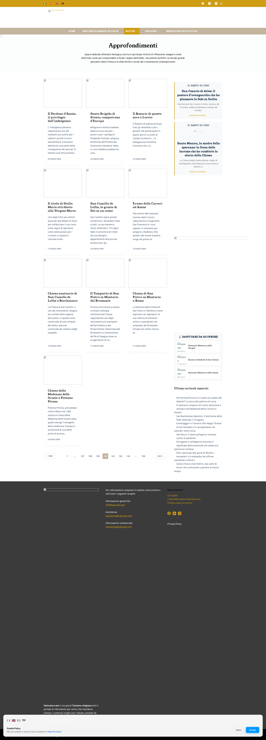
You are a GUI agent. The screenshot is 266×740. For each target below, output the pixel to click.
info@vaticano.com (115, 504)
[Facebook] (203, 3)
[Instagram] (209, 3)
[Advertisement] (198, 207)
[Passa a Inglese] (57, 3)
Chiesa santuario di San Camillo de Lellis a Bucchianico (62, 297)
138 (90, 456)
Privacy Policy (174, 523)
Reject (239, 730)
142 (120, 456)
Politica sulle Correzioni (179, 502)
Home (72, 31)
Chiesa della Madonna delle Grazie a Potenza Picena (60, 396)
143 (128, 456)
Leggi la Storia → (198, 115)
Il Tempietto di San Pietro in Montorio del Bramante (104, 297)
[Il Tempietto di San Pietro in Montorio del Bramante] (105, 273)
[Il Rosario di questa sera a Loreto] (148, 93)
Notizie (130, 31)
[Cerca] (221, 3)
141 (113, 456)
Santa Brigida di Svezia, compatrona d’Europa (105, 117)
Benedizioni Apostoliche (181, 31)
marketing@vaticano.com (119, 526)
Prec (51, 456)
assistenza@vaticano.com (119, 515)
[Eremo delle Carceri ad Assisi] (148, 183)
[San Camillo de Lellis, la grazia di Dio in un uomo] (105, 183)
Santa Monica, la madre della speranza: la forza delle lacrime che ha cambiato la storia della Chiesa (198, 149)
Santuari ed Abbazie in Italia (100, 31)
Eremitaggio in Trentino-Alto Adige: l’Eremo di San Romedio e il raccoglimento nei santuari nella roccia (197, 427)
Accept (252, 730)
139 (97, 456)
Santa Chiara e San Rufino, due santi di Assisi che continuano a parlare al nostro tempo (196, 467)
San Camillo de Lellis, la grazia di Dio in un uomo (103, 207)
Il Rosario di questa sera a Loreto (147, 115)
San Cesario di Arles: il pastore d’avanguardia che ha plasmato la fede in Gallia (198, 95)
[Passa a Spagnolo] (51, 3)
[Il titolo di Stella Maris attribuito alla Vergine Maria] (63, 183)
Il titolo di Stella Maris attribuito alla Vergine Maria (62, 207)
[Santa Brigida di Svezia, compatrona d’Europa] (105, 93)
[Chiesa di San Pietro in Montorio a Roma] (148, 273)
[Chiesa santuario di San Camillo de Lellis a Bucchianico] (63, 273)
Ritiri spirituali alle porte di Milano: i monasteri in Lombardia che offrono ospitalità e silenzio (194, 456)
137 (82, 456)
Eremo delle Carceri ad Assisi (147, 205)
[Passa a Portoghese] (63, 3)
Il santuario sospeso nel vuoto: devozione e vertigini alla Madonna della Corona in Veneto (197, 409)
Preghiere (151, 31)
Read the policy (54, 731)
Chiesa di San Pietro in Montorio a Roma (147, 297)
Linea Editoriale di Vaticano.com (183, 499)
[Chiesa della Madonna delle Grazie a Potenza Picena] (63, 370)
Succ (160, 456)
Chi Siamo (172, 495)
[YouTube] (216, 3)
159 (143, 456)
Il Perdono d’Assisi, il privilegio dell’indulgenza (62, 117)
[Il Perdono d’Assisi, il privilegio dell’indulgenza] (63, 93)
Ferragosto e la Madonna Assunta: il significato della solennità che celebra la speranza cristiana (196, 445)
